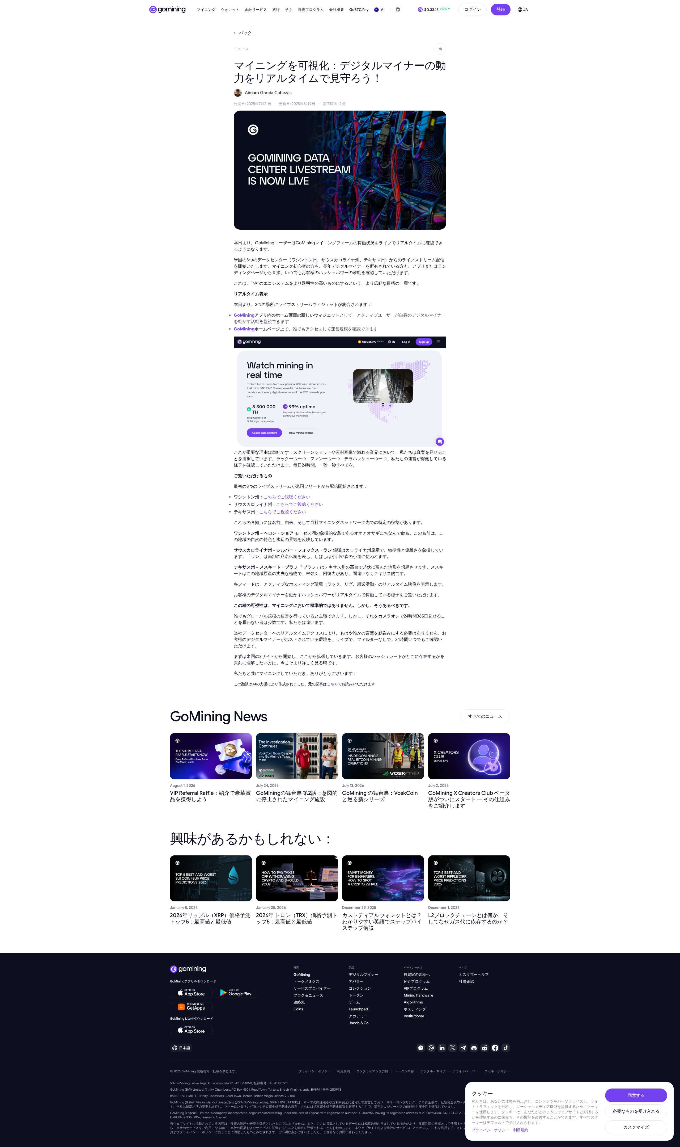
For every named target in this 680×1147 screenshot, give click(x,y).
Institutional (414, 1016)
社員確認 (466, 981)
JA (525, 9)
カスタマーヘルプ (474, 974)
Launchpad (358, 1009)
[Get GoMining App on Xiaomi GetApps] (191, 1007)
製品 (351, 967)
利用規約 (343, 1071)
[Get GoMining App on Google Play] (236, 993)
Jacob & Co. (359, 1022)
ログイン (472, 9)
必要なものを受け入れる (636, 1111)
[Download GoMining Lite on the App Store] (191, 1030)
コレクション (360, 988)
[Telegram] (463, 1048)
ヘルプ (463, 967)
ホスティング (415, 1009)
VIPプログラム (416, 988)
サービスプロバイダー (312, 988)
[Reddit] (484, 1048)
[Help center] (420, 1048)
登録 (500, 9)
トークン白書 (404, 1071)
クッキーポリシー (497, 1071)
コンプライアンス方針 (372, 1071)
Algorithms (413, 1002)
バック (245, 33)
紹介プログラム (417, 981)
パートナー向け (413, 967)
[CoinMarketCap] (431, 1048)
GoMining (302, 974)
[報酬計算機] (398, 10)
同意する (636, 1095)
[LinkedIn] (442, 1048)
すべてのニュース (485, 716)
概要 (296, 967)
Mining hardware (418, 995)
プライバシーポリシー (315, 1071)
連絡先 (299, 1002)
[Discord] (474, 1048)
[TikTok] (506, 1048)
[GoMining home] (167, 9)
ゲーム (354, 1002)
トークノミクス (307, 981)
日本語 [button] (184, 1047)
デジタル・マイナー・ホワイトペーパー (449, 1071)
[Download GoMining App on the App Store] (191, 993)
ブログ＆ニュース (308, 995)
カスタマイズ (636, 1127)
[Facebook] (495, 1048)
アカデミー (358, 1016)
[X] (452, 1048)
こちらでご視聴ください (287, 497)
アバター (356, 981)
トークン (356, 995)
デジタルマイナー (364, 974)
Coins (298, 1009)
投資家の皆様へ (417, 974)
